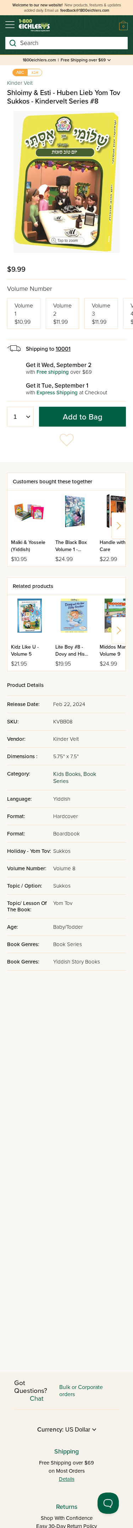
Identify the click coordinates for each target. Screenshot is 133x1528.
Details (66, 1479)
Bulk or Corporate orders (81, 1391)
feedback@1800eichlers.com (84, 10)
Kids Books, (68, 774)
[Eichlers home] (34, 25)
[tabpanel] (66, 182)
